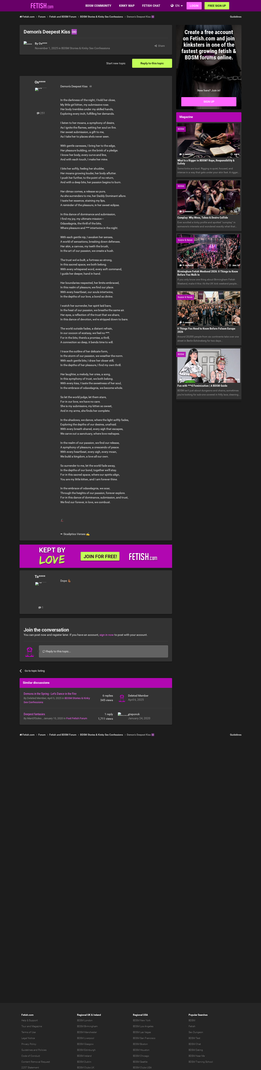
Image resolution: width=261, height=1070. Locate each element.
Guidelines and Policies (33, 1050)
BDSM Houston (141, 1050)
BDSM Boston (140, 1044)
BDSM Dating (196, 1050)
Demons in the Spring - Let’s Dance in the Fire (50, 694)
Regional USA (140, 1014)
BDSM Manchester (87, 1032)
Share (161, 45)
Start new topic (115, 63)
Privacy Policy (28, 1044)
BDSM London (85, 1020)
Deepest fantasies (34, 714)
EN (177, 6)
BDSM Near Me (197, 1055)
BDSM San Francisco (144, 1038)
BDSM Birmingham (87, 1026)
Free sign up (217, 5)
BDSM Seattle (140, 1061)
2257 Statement (30, 1067)
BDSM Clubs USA (142, 1067)
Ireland (97, 1014)
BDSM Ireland (84, 1055)
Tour (23, 1026)
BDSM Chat (195, 1044)
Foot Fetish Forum (76, 718)
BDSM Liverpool (85, 1038)
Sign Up (208, 101)
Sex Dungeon (196, 1032)
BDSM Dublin (84, 1061)
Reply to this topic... (58, 651)
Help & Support (29, 1020)
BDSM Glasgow (85, 1044)
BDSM (192, 1020)
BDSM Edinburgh (86, 1050)
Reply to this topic (152, 63)
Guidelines (235, 16)
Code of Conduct (30, 1055)
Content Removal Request (35, 1061)
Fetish (192, 1026)
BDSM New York (141, 1020)
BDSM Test (194, 1038)
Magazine (37, 1026)
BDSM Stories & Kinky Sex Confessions (85, 48)
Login (194, 5)
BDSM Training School (201, 1061)
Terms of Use (28, 1032)
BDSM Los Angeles (143, 1026)
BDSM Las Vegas (142, 1032)
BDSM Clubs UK (85, 1067)
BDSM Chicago (141, 1055)
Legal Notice (28, 1038)
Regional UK (84, 1014)
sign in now (107, 634)
